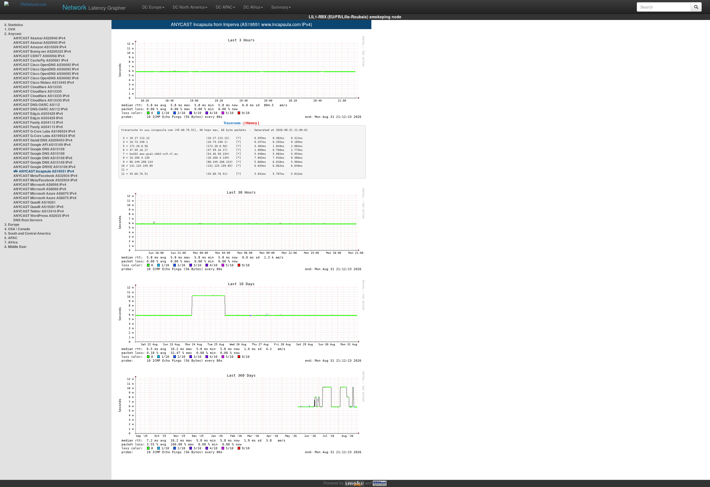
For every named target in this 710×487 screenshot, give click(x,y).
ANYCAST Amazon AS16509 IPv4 (39, 46)
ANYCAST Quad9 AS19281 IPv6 (38, 206)
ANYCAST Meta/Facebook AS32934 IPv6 (45, 179)
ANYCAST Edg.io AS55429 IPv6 (38, 117)
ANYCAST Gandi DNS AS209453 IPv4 (42, 140)
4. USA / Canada (17, 228)
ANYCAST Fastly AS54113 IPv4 (38, 122)
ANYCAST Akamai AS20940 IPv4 (39, 37)
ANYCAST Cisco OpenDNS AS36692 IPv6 (46, 73)
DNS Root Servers (27, 219)
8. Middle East (15, 246)
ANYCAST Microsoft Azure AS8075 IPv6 (45, 197)
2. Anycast (12, 33)
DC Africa (252, 7)
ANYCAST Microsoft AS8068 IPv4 (39, 184)
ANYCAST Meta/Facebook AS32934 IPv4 (45, 175)
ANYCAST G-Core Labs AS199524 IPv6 (44, 135)
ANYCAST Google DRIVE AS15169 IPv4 (44, 166)
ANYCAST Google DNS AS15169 (39, 148)
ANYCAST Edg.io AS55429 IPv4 (38, 113)
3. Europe (11, 224)
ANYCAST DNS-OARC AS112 (36, 104)
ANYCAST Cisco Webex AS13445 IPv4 (43, 82)
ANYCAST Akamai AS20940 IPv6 (39, 42)
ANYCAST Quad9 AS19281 (34, 202)
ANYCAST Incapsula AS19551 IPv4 (46, 171)
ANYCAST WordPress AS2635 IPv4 (41, 215)
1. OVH (9, 29)
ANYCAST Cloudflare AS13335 (37, 86)
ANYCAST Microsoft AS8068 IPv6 (39, 188)
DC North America (189, 7)
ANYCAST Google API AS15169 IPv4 (42, 144)
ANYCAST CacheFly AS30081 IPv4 (40, 60)
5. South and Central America (27, 233)
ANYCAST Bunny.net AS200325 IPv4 (42, 51)
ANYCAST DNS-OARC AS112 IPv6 (40, 108)
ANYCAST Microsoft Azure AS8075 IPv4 (45, 193)
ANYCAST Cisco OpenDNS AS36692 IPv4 (46, 64)
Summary (279, 7)
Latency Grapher (94, 7)
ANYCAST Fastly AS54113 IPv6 (38, 126)
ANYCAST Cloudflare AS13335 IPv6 (41, 95)
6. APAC (10, 237)
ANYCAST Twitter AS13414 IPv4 (38, 211)
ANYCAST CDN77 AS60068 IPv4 (39, 55)
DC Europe (152, 7)
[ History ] (251, 122)
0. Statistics (13, 24)
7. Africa (11, 242)
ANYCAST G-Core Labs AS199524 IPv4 (44, 131)
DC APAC (224, 7)
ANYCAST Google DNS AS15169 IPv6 (42, 157)
